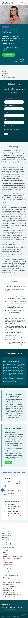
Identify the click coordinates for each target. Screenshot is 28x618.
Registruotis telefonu (12, 47)
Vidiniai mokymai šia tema (8, 77)
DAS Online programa (8, 584)
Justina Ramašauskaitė (9, 43)
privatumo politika (15, 129)
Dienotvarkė (5, 75)
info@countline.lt (5, 537)
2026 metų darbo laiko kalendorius (12, 594)
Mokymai (5, 552)
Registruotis (8, 54)
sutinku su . (13, 129)
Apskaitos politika (7, 588)
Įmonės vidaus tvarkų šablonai (11, 580)
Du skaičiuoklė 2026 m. (9, 596)
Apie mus (5, 550)
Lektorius (4, 71)
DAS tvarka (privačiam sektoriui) (11, 582)
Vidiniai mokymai (7, 567)
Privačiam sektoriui (8, 562)
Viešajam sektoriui (8, 564)
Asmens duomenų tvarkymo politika (12, 556)
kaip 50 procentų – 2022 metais (15, 223)
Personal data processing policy (11, 558)
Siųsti (6, 134)
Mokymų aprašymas (7, 67)
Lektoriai (5, 554)
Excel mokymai (7, 578)
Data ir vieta (5, 73)
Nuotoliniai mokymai (8, 569)
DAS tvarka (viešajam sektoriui (11, 586)
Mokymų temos (6, 69)
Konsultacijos (6, 571)
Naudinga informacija (8, 590)
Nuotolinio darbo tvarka (9, 592)
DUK (4, 560)
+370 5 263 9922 (5, 539)
